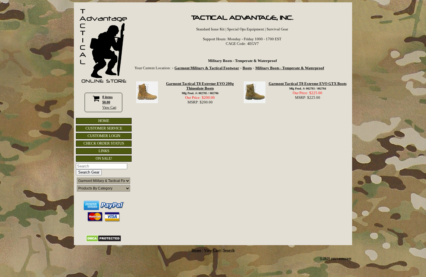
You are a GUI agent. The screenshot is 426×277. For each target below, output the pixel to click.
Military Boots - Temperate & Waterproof (289, 68)
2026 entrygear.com (337, 258)
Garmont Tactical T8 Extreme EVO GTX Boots (308, 83)
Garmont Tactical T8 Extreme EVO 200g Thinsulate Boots (200, 85)
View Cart (109, 107)
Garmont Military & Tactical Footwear (206, 68)
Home (196, 250)
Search (228, 250)
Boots (247, 68)
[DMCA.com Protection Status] (103, 240)
